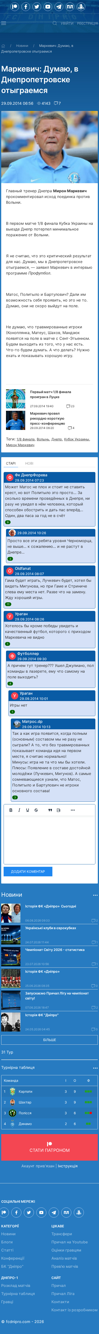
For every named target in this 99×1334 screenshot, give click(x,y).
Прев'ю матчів (64, 1266)
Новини (22, 46)
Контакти (60, 1301)
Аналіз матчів (64, 1258)
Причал (58, 1285)
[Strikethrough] (36, 810)
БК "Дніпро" (12, 1266)
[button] (3, 23)
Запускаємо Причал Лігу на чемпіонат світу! (57, 995)
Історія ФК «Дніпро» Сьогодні (50, 906)
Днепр (56, 439)
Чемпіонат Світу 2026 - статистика (55, 950)
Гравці (7, 1301)
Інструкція (68, 1166)
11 (8, 604)
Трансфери (61, 1233)
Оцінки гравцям (66, 1250)
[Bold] (11, 810)
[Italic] (19, 810)
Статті (7, 1250)
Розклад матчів (15, 1285)
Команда (11, 1080)
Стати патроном (50, 1150)
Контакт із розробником (74, 1309)
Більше (49, 1040)
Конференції (12, 1258)
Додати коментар (28, 871)
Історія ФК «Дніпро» (42, 971)
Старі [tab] (11, 463)
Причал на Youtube (69, 1242)
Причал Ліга (62, 1293)
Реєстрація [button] (87, 23)
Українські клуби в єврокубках (50, 928)
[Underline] (28, 810)
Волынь (43, 439)
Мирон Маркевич (20, 445)
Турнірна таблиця (18, 1293)
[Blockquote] (50, 810)
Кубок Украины (76, 439)
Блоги (7, 1242)
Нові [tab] (29, 463)
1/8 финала (26, 439)
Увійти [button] (67, 23)
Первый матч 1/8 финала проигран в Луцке (50, 394)
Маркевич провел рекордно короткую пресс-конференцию (47, 418)
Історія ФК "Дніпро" (42, 1015)
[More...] (73, 810)
